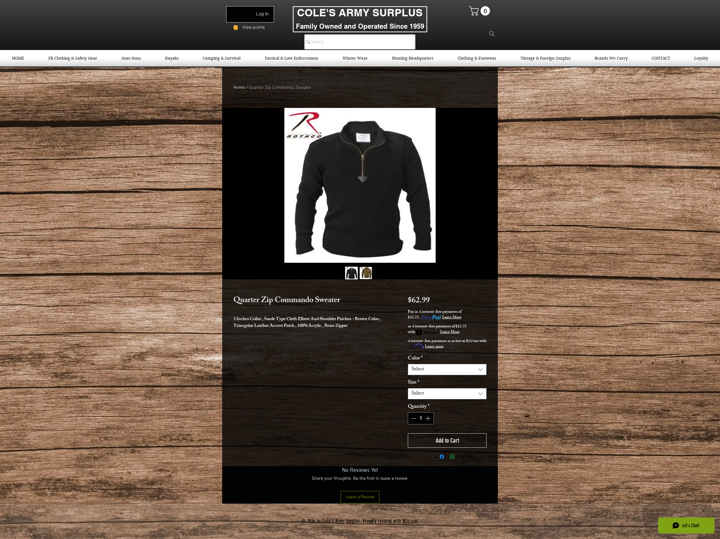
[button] (480, 10)
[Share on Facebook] (441, 456)
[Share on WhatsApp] (452, 456)
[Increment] (428, 418)
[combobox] (447, 369)
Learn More (452, 318)
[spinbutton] (420, 418)
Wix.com (410, 521)
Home (239, 87)
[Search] (492, 34)
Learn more (434, 347)
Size (413, 383)
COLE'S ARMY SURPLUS (360, 12)
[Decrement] (413, 418)
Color (415, 358)
